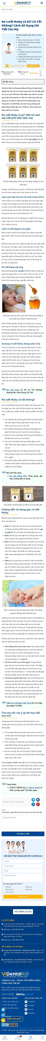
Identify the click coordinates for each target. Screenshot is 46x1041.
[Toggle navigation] (4, 3)
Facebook (38, 799)
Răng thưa (29, 887)
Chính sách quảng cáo (10, 1002)
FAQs (10, 9)
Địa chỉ (30, 1009)
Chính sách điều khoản (10, 1008)
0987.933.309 (13, 1018)
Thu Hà (22, 74)
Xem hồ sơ (33, 66)
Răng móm (29, 889)
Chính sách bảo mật (9, 1005)
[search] (41, 3)
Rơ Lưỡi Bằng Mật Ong (21, 703)
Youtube (31, 1006)
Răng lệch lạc (10, 889)
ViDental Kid (23, 1030)
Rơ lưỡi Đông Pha (18, 476)
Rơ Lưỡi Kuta (12, 390)
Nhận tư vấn (23, 896)
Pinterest (38, 804)
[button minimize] (41, 81)
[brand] (22, 3)
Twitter (33, 799)
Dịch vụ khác (9, 892)
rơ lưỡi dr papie (33, 787)
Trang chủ (5, 9)
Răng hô (8, 887)
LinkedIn (33, 804)
